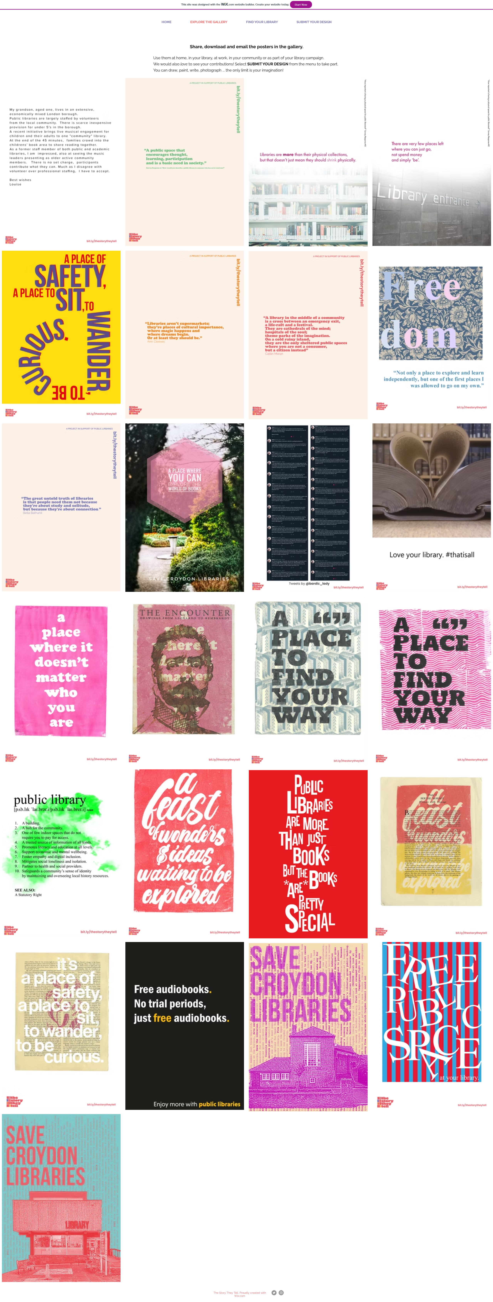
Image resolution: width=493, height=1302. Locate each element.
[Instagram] (281, 1292)
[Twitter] (274, 1292)
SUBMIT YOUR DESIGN (267, 64)
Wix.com (239, 1295)
